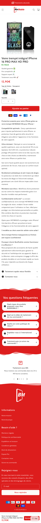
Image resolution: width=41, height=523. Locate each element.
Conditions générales (9, 446)
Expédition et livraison (10, 441)
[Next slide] (26, 379)
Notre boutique (7, 420)
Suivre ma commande (9, 463)
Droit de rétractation (9, 450)
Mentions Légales (8, 433)
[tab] (18, 379)
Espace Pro (5, 454)
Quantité (4, 98)
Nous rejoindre (21, 492)
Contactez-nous (7, 458)
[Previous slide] (14, 379)
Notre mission (7, 415)
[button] (2, 9)
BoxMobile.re (22, 509)
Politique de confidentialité (11, 437)
